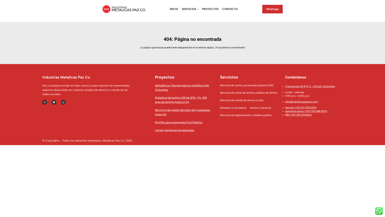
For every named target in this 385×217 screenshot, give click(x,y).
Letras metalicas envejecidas (174, 130)
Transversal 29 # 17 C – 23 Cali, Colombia (310, 86)
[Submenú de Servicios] (198, 9)
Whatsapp (272, 9)
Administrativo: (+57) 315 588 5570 (306, 111)
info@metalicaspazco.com (301, 101)
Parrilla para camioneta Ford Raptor (179, 122)
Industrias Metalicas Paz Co (66, 77)
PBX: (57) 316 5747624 (298, 114)
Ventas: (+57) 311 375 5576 (300, 107)
